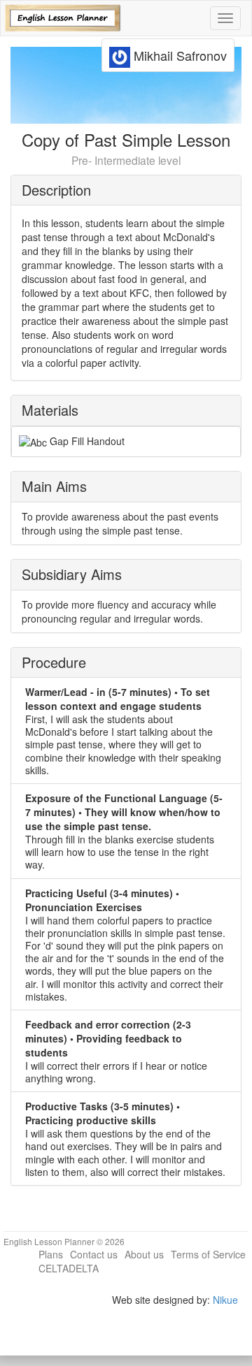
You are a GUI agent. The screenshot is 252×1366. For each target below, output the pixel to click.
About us (144, 1254)
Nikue (225, 1300)
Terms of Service (208, 1254)
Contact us (94, 1254)
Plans (50, 1254)
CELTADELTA (68, 1268)
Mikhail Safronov (178, 55)
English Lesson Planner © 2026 (64, 1241)
